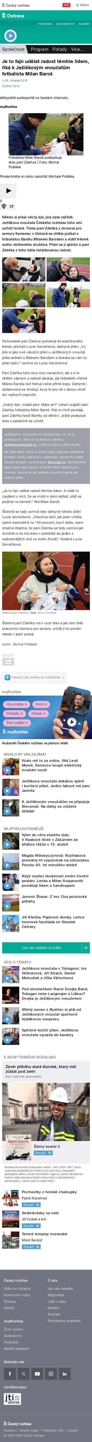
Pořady (60, 49)
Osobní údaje (29, 1430)
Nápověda (56, 1295)
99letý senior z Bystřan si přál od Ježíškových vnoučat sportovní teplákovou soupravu (51, 1014)
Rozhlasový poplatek (64, 1321)
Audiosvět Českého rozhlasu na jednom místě (35, 743)
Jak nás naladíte (60, 1289)
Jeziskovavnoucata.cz (20, 444)
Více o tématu (17, 962)
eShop (9, 1308)
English (73, 1430)
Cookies (9, 1430)
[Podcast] (4, 207)
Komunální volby (17, 1295)
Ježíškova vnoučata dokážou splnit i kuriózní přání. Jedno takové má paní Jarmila (56, 786)
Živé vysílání (15, 723)
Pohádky (12, 713)
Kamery (84, 24)
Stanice (10, 1301)
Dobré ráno (11, 86)
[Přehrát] (8, 191)
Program (45, 24)
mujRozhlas (11, 692)
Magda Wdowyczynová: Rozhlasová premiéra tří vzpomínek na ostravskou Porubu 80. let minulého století (55, 860)
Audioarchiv (65, 24)
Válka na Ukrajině (17, 1289)
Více (77, 49)
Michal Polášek (47, 612)
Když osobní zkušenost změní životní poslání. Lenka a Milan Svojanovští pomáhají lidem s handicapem (55, 881)
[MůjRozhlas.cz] (8, 107)
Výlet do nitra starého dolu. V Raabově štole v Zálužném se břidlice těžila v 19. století (50, 839)
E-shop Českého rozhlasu (30, 1057)
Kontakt (54, 1314)
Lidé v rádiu (57, 1301)
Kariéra (53, 1308)
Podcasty (11, 1342)
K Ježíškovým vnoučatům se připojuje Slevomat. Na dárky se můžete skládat (56, 806)
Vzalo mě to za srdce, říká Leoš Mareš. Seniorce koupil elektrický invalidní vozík (52, 765)
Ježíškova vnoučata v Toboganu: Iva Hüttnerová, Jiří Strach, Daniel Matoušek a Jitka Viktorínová (54, 973)
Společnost (13, 49)
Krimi (39, 704)
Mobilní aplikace (16, 1349)
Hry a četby (15, 704)
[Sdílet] (11, 207)
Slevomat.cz (57, 462)
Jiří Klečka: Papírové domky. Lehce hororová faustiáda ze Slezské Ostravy (53, 922)
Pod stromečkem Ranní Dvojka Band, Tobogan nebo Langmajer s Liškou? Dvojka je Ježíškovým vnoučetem (55, 994)
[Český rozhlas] (16, 5)
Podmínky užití (53, 1430)
